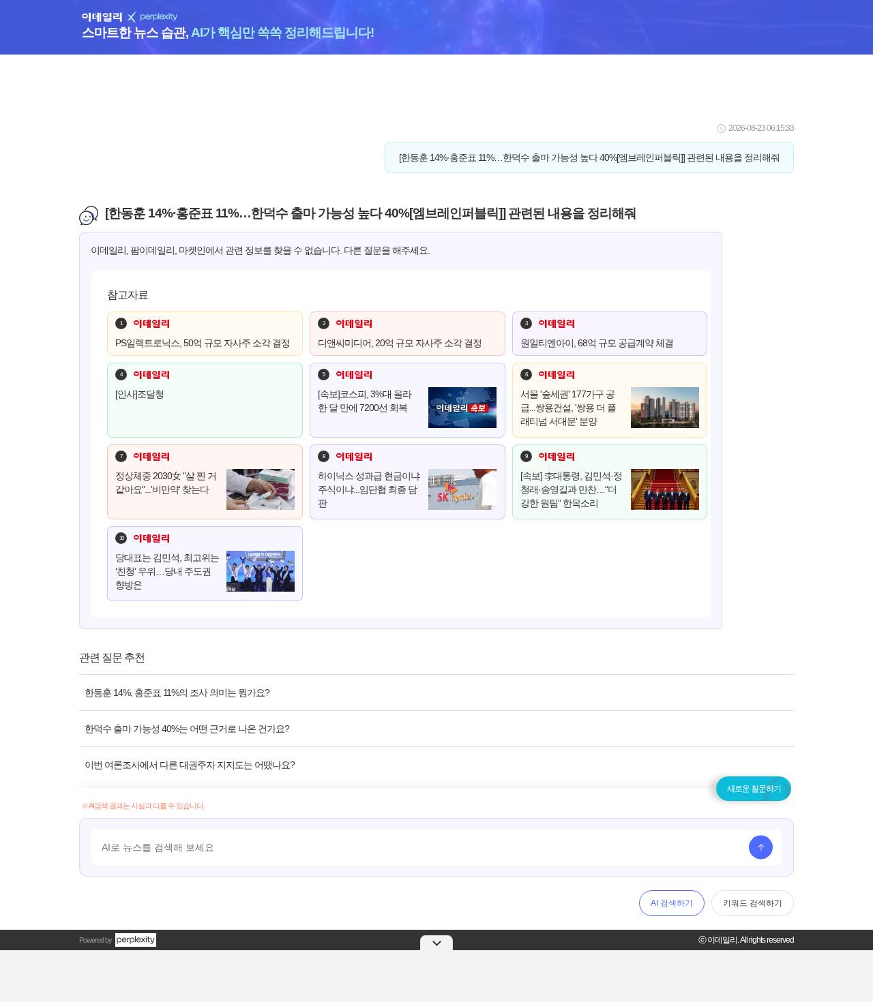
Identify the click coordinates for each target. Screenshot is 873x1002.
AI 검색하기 (672, 903)
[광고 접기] (436, 942)
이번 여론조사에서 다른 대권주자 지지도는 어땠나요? (190, 764)
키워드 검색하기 (752, 903)
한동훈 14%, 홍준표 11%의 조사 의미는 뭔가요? (177, 692)
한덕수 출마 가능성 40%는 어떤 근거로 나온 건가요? (187, 728)
